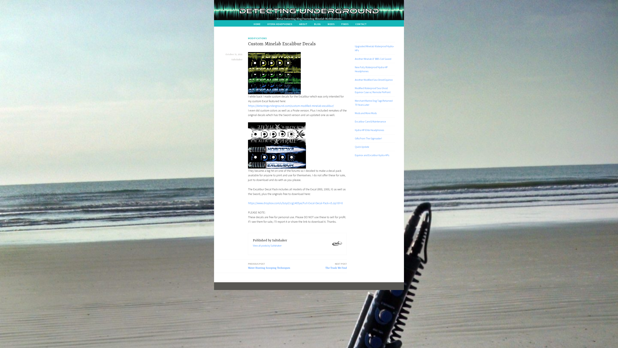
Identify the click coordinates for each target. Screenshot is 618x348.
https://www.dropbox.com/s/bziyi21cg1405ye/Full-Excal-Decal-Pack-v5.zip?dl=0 (295, 203)
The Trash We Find (336, 266)
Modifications (257, 38)
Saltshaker (236, 59)
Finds (345, 24)
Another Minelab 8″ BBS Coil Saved (373, 58)
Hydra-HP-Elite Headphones (369, 130)
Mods (331, 24)
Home (257, 24)
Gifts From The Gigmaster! (368, 138)
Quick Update (362, 146)
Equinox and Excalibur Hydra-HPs (372, 155)
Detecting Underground (309, 10)
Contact (361, 24)
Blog (317, 24)
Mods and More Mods (366, 113)
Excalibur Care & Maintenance (370, 121)
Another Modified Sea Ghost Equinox (374, 79)
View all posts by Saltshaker (267, 245)
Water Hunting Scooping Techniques (269, 266)
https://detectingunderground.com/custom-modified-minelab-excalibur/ (291, 106)
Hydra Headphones (279, 24)
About (303, 24)
